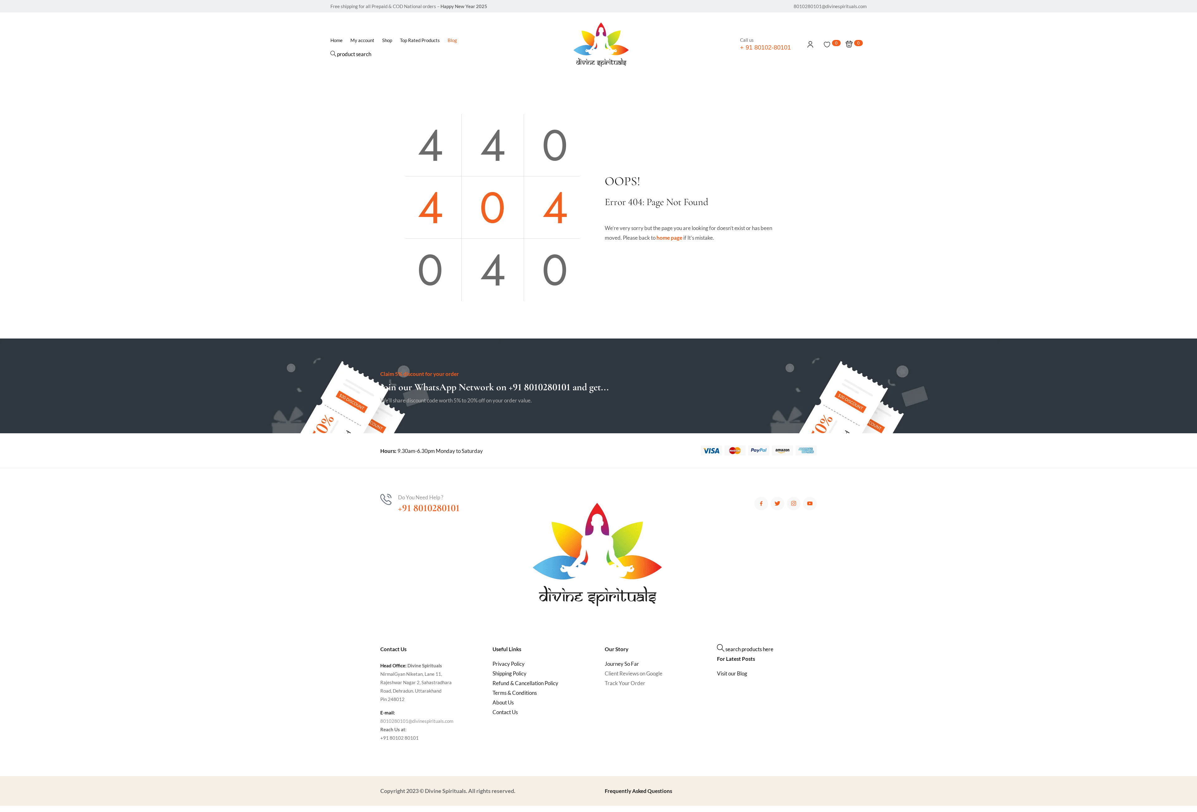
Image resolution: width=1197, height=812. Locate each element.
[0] (827, 44)
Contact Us (505, 712)
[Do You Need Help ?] (386, 499)
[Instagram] (793, 504)
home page (669, 237)
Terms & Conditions (515, 692)
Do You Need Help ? (420, 497)
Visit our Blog (732, 673)
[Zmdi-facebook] (761, 504)
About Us (503, 702)
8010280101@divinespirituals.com (416, 721)
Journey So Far (622, 664)
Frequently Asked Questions (638, 791)
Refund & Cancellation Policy (525, 683)
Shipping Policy (509, 673)
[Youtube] (810, 504)
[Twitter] (777, 504)
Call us (747, 40)
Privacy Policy (509, 664)
